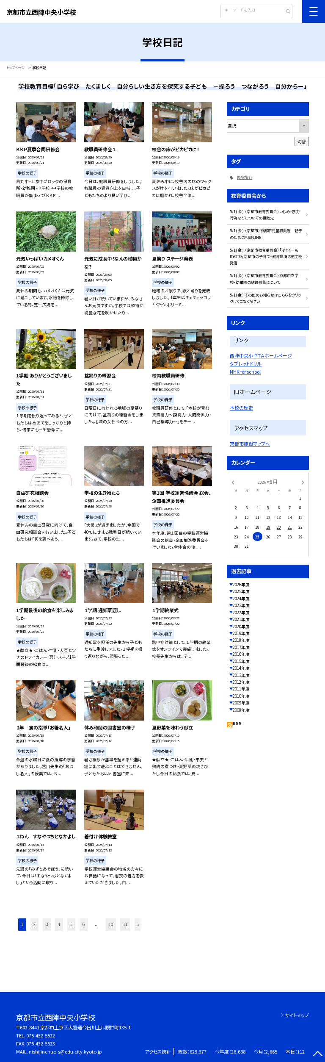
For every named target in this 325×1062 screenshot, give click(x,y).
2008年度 (241, 710)
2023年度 (241, 605)
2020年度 (241, 626)
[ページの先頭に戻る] (317, 1054)
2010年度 (241, 696)
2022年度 (241, 613)
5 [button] (71, 924)
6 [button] (84, 924)
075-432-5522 (40, 1035)
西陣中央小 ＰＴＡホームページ (261, 355)
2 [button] (34, 924)
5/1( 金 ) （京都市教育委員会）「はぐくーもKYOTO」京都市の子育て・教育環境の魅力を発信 (266, 256)
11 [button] (125, 924)
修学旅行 (244, 177)
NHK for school (245, 371)
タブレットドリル (246, 363)
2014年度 (241, 668)
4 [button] (59, 924)
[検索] (285, 12)
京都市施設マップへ (250, 443)
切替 (301, 141)
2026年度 (241, 585)
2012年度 (241, 682)
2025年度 (241, 591)
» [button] (138, 924)
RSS (237, 723)
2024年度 (241, 599)
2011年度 (241, 689)
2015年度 (241, 661)
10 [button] (111, 924)
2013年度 (241, 675)
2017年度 (241, 647)
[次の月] (303, 482)
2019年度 (241, 633)
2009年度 (241, 703)
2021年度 (241, 619)
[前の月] (232, 482)
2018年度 (241, 640)
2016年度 (241, 654)
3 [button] (47, 924)
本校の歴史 (241, 407)
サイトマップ (297, 1015)
